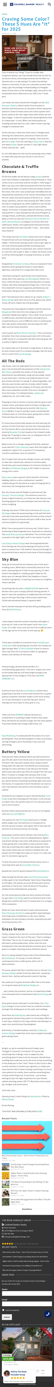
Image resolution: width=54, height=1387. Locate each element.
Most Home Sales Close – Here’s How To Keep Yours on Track (25, 1252)
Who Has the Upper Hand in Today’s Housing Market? (22, 1270)
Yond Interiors (35, 1096)
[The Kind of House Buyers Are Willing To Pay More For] (5, 1184)
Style (4, 14)
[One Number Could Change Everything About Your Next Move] (5, 1167)
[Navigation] (5, 4)
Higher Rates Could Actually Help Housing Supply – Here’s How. (26, 1261)
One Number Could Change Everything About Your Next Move (25, 1257)
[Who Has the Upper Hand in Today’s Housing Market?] (5, 1193)
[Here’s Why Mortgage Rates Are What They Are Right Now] (5, 1202)
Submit (7, 1317)
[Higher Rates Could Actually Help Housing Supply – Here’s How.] (5, 1175)
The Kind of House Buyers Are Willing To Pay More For (22, 1266)
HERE (39, 1111)
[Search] (49, 4)
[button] (47, 1314)
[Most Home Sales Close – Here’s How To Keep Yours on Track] (27, 1137)
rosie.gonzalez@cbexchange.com (17, 1237)
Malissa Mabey (8, 1099)
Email (5, 1299)
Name (5, 1289)
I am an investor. (12, 1310)
